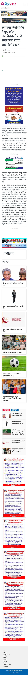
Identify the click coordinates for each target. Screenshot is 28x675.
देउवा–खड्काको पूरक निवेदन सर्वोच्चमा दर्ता (13, 284)
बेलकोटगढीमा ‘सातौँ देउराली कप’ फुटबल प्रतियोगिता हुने (11, 375)
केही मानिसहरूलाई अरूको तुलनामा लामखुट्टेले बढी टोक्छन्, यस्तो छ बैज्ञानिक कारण (14, 433)
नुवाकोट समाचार (7, 654)
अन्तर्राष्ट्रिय (6, 666)
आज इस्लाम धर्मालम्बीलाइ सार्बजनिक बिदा (12, 330)
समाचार (5, 653)
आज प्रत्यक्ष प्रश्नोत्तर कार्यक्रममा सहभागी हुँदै (13, 307)
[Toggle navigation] (25, 4)
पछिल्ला (6, 410)
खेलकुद (5, 661)
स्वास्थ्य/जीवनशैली (7, 665)
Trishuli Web (16, 673)
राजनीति (5, 656)
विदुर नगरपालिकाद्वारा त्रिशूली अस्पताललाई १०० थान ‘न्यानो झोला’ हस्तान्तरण (12, 399)
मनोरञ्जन (5, 663)
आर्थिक (5, 660)
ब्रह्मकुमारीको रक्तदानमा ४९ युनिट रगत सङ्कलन (18, 450)
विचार (5, 658)
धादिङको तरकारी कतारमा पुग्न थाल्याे (12, 352)
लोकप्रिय (14, 410)
